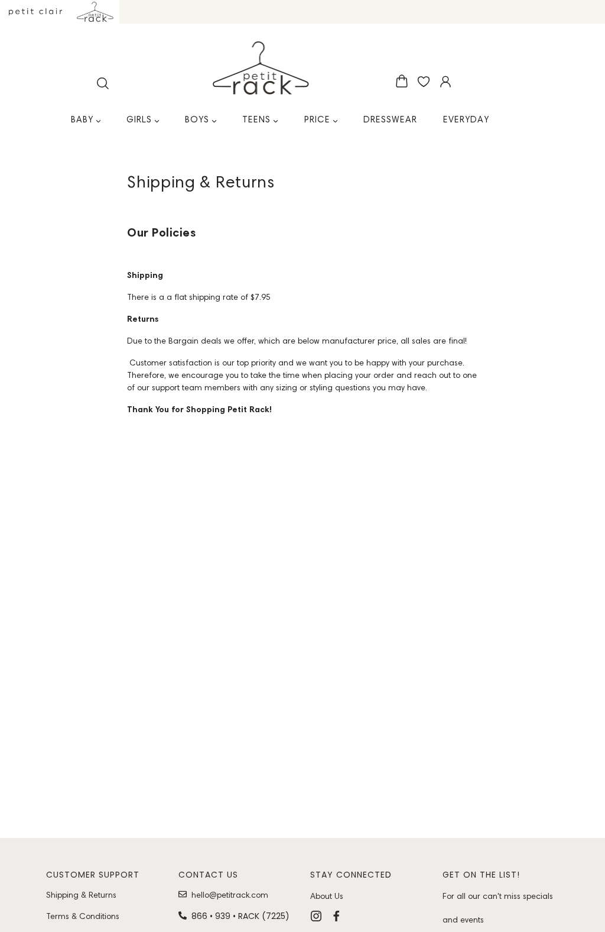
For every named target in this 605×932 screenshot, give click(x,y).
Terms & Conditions (82, 916)
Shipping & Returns (81, 894)
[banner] (261, 68)
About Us (326, 896)
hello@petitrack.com (229, 894)
